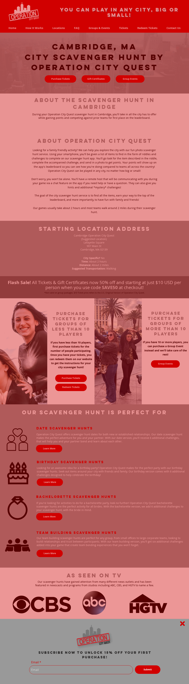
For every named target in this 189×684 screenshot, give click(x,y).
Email (35, 662)
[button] (182, 623)
